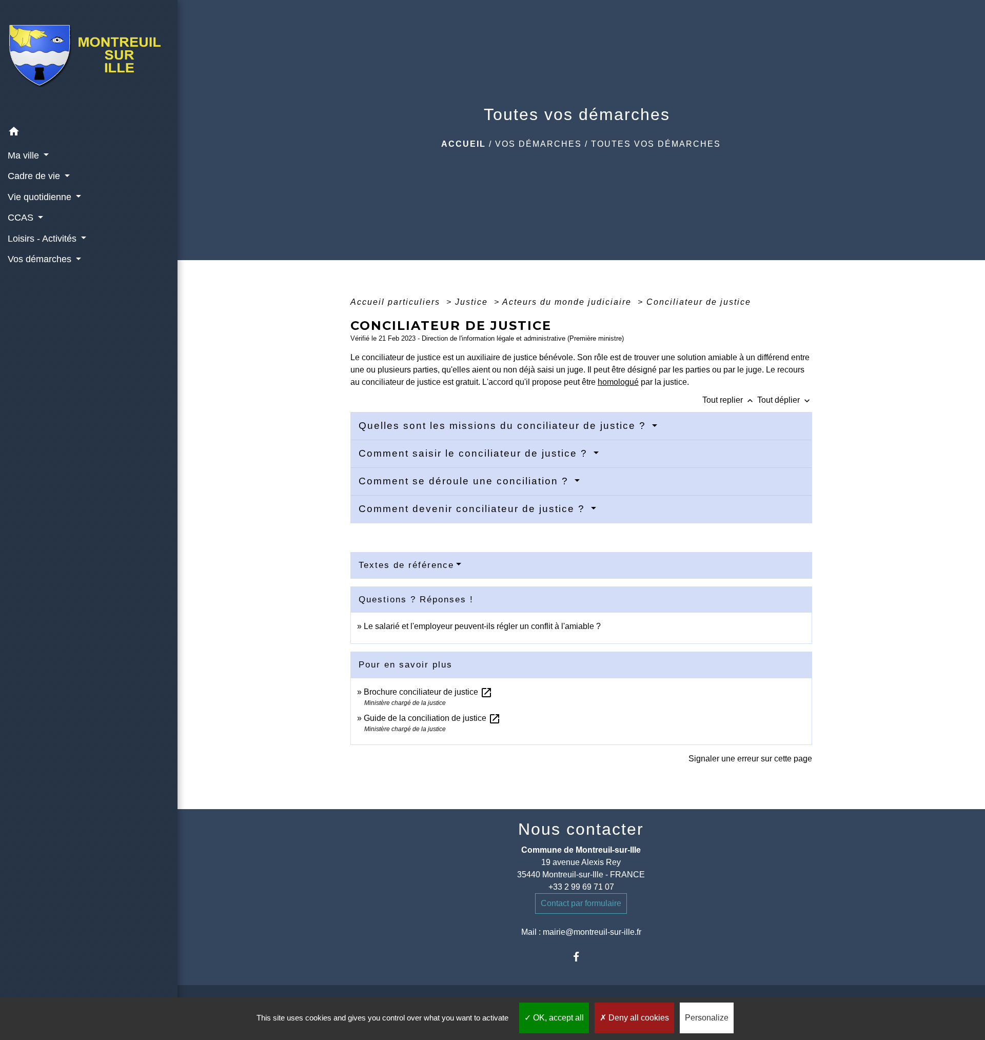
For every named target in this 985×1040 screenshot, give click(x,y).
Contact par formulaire (581, 903)
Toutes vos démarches (656, 144)
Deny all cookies (637, 1017)
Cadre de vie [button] (35, 176)
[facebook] (581, 957)
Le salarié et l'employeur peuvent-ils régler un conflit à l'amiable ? (482, 626)
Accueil (463, 144)
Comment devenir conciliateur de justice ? (473, 508)
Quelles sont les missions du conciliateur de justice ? (504, 425)
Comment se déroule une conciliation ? (465, 481)
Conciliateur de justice (698, 302)
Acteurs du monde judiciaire (568, 302)
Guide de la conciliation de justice (432, 718)
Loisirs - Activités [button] (43, 238)
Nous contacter (581, 829)
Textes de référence (406, 565)
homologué (618, 382)
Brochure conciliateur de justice (428, 692)
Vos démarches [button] (41, 259)
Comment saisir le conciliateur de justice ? (475, 453)
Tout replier (728, 400)
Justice (473, 302)
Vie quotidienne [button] (41, 197)
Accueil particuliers (396, 302)
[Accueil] (89, 61)
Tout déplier (784, 400)
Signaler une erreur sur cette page (750, 758)
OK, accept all (557, 1017)
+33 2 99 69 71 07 (581, 886)
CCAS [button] (22, 217)
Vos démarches (538, 144)
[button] (89, 133)
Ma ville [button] (25, 155)
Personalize (706, 1017)
